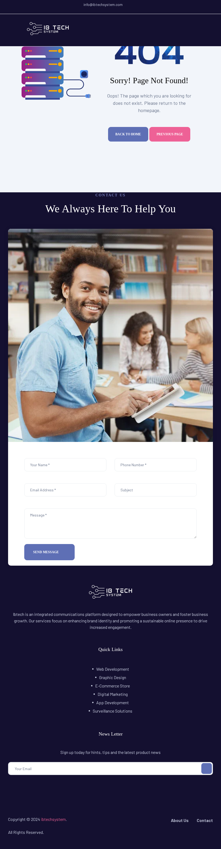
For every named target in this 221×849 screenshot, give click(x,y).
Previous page (170, 134)
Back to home (128, 134)
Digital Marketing (113, 694)
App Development (112, 702)
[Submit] (206, 768)
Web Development (112, 669)
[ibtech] (110, 596)
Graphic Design (112, 677)
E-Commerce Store (112, 685)
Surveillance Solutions (112, 710)
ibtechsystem (53, 819)
